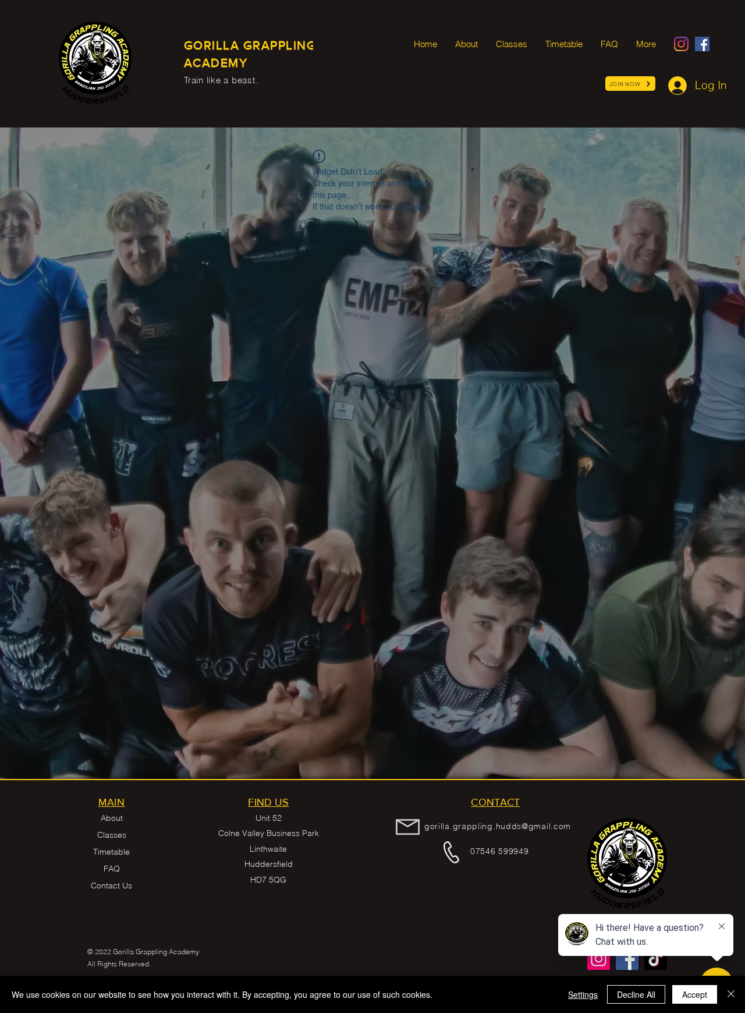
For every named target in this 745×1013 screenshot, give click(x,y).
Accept (694, 994)
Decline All (636, 994)
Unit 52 (269, 818)
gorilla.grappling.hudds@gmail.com (497, 826)
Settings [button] (583, 994)
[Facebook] (702, 44)
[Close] (731, 994)
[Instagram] (681, 44)
